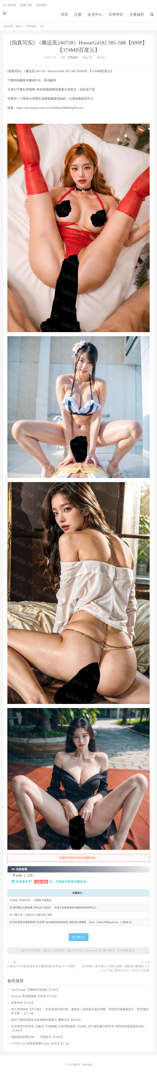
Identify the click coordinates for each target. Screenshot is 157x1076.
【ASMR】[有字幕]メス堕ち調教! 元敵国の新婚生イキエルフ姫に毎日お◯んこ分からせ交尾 (115, 968)
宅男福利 (31, 26)
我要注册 (26, 5)
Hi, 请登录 (9, 5)
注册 (78, 14)
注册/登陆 (41, 881)
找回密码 (41, 5)
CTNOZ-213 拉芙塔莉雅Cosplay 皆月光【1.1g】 (41, 1043)
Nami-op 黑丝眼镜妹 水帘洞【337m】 (34, 996)
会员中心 (95, 14)
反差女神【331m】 (23, 1002)
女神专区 (116, 14)
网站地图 (87, 1064)
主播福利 (136, 14)
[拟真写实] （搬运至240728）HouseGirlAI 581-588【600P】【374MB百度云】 (94, 950)
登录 (64, 14)
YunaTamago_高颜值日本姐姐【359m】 (35, 989)
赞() (80, 937)
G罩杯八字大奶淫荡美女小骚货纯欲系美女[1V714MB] (41, 966)
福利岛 (4, 14)
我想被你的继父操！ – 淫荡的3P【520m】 (37, 1037)
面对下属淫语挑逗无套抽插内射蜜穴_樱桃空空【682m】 (46, 1019)
